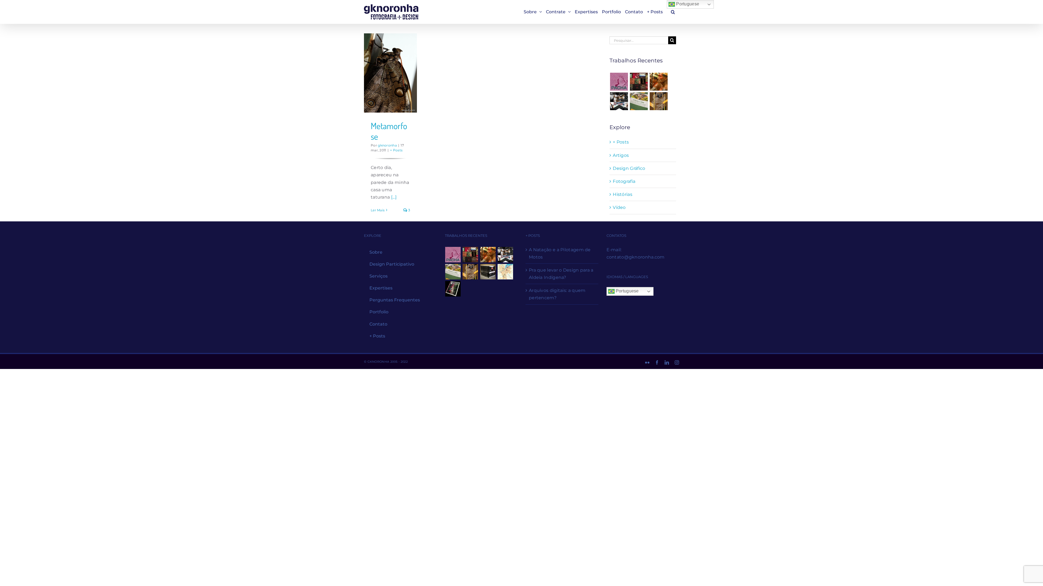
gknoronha (387, 145)
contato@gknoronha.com (636, 257)
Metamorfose (389, 131)
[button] (673, 12)
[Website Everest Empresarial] (619, 101)
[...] (394, 197)
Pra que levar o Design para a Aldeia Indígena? (561, 273)
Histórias (622, 194)
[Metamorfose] (390, 73)
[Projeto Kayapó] (488, 271)
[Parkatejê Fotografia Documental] (658, 81)
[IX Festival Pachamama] (619, 81)
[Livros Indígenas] (639, 81)
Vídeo (619, 207)
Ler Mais (378, 210)
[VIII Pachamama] (658, 101)
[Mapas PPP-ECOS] (505, 271)
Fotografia (624, 181)
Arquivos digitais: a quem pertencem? (557, 294)
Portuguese (687, 4)
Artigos (621, 155)
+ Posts (396, 150)
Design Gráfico (629, 168)
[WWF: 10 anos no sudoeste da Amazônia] (453, 288)
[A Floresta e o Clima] (639, 101)
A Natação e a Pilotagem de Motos (560, 253)
